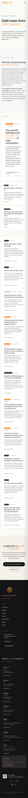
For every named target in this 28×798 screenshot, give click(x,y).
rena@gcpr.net (6, 740)
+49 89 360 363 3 (8, 645)
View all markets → (8, 765)
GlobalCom (5, 15)
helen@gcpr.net (6, 688)
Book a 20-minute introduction (14, 564)
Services (4, 613)
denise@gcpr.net (7, 727)
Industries (4, 610)
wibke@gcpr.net (6, 675)
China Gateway (5, 619)
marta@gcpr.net (6, 714)
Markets (4, 616)
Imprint (10, 780)
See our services (14, 569)
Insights (4, 622)
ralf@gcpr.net (6, 753)
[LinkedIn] (12, 784)
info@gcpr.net (7, 641)
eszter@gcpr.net (6, 701)
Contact (4, 624)
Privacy (17, 780)
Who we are (5, 607)
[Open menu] (24, 2)
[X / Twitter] (15, 784)
